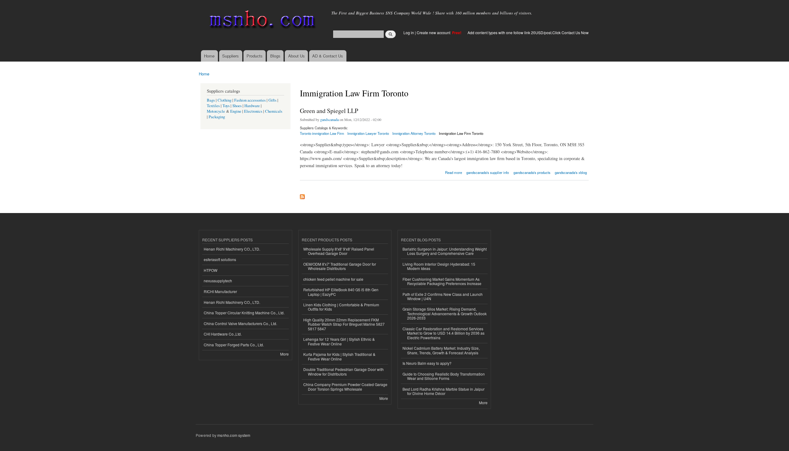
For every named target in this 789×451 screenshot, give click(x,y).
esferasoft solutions (220, 259)
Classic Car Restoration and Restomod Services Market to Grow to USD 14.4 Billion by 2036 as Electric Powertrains (443, 333)
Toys (226, 105)
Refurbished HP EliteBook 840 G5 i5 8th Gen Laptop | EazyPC (340, 291)
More (284, 353)
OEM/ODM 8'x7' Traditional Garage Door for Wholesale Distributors (339, 266)
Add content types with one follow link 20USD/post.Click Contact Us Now (528, 32)
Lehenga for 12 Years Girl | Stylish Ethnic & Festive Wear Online (339, 341)
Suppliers (230, 56)
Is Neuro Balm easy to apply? (427, 363)
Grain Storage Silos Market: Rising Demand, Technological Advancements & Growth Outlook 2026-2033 (445, 313)
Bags (211, 100)
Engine (235, 111)
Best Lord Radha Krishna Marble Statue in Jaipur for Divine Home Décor (443, 391)
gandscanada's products (531, 172)
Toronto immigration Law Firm (322, 133)
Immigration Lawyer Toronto (368, 133)
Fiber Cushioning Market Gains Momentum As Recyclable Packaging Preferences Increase (442, 281)
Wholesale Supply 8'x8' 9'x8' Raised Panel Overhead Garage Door (338, 251)
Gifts (272, 100)
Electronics (253, 111)
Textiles (213, 105)
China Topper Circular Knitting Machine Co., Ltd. (244, 312)
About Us (296, 56)
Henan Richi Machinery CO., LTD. (232, 249)
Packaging (217, 116)
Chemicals (273, 111)
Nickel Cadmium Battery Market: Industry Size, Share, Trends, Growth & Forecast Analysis (441, 350)
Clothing (224, 100)
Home (209, 56)
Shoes (237, 105)
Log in (408, 32)
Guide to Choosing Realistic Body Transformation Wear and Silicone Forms (444, 376)
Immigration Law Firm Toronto (461, 133)
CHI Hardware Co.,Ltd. (223, 333)
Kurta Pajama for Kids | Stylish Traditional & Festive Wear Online (339, 356)
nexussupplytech (218, 280)
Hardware (252, 105)
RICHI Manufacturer (220, 291)
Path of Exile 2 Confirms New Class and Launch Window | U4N (443, 296)
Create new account (434, 32)
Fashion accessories (250, 100)
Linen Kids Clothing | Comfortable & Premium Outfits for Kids (341, 307)
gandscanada (329, 119)
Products (255, 56)
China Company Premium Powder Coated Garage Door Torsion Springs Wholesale (345, 386)
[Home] (261, 21)
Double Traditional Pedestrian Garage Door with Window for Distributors (343, 371)
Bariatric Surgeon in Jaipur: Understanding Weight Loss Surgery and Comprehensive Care (445, 251)
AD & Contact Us (327, 56)
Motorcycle (216, 111)
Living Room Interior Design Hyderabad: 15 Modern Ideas (439, 266)
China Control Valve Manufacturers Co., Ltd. (240, 323)
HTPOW (210, 270)
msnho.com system (233, 435)
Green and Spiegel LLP (329, 111)
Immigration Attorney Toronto (413, 133)
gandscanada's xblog (571, 172)
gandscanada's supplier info (487, 172)
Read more (453, 172)
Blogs (275, 56)
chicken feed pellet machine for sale (333, 279)
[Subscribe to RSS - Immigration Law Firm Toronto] (302, 195)
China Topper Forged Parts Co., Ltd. (234, 344)
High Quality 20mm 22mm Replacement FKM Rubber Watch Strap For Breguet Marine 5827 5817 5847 (344, 324)
